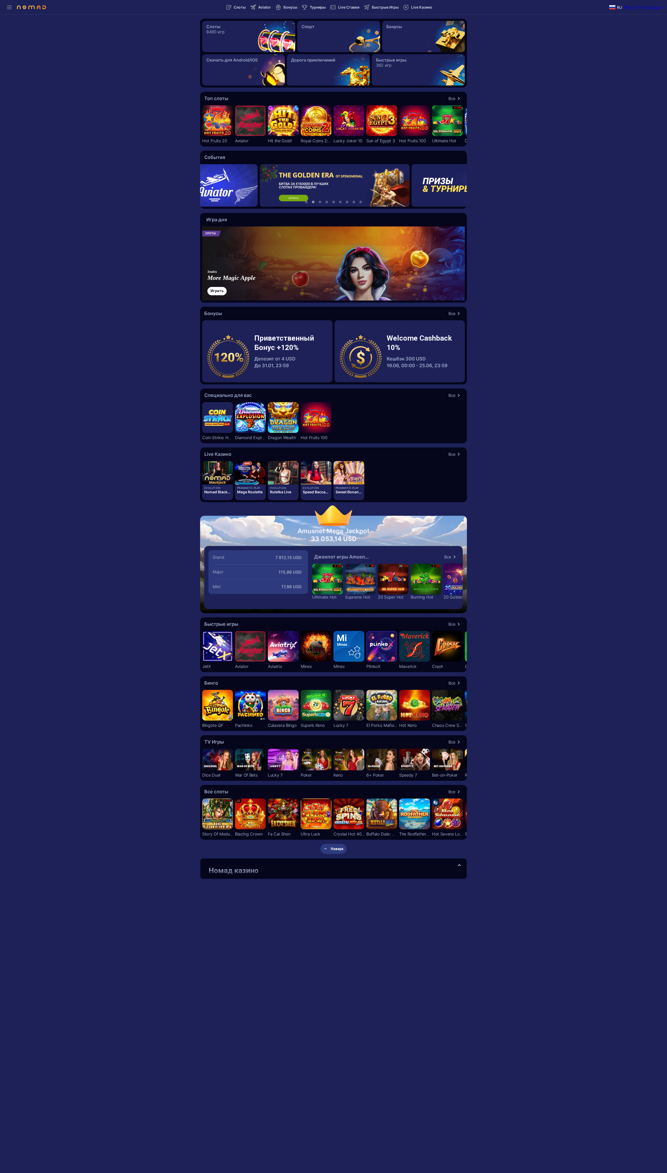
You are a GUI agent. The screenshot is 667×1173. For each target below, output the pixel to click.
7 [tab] (347, 202)
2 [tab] (313, 202)
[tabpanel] (334, 185)
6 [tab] (340, 202)
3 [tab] (320, 202)
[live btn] (217, 472)
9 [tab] (360, 202)
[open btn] (459, 865)
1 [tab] (306, 202)
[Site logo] (31, 7)
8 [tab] (354, 202)
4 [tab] (326, 202)
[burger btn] (9, 7)
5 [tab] (333, 202)
